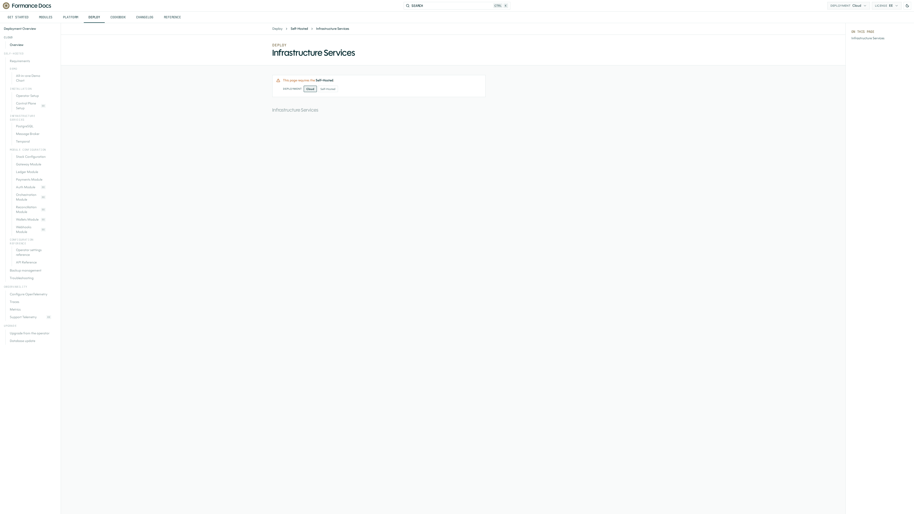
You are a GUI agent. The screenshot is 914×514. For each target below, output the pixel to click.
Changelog (144, 17)
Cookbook (118, 17)
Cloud (310, 89)
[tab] (18, 17)
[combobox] (848, 6)
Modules (45, 17)
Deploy (94, 17)
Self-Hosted (327, 89)
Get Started (18, 17)
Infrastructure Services (867, 38)
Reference (172, 17)
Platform (70, 17)
